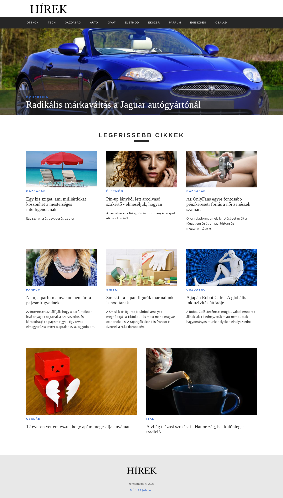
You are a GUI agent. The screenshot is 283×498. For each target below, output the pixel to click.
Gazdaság (36, 191)
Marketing (37, 96)
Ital (150, 418)
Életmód (114, 191)
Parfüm (33, 289)
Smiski (112, 289)
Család (33, 418)
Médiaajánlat (141, 490)
